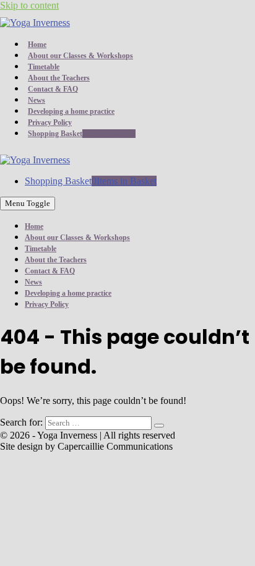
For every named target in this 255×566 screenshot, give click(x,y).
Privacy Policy (50, 122)
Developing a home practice (71, 111)
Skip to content (29, 5)
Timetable (43, 66)
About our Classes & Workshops (80, 55)
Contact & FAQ (53, 89)
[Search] (159, 425)
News (36, 100)
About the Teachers (59, 78)
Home (37, 44)
